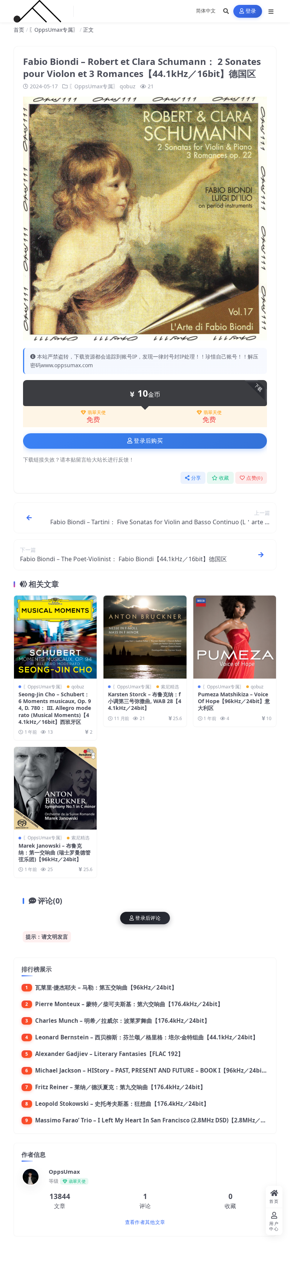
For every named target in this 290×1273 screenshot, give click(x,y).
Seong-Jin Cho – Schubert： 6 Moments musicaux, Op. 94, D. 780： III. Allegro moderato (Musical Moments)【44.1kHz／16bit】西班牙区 (55, 708)
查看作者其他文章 (145, 1222)
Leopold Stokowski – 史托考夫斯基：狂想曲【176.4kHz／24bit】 (122, 1103)
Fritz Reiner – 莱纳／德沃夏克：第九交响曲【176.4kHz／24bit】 (120, 1087)
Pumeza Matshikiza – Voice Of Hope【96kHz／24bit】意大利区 (234, 701)
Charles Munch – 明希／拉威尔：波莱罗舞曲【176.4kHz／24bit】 (122, 1020)
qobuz (128, 86)
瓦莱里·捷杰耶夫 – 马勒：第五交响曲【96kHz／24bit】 (106, 987)
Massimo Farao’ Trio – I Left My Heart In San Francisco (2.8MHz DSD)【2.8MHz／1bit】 (156, 1120)
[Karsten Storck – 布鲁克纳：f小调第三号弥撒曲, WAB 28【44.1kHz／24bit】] (144, 637)
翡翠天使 (97, 412)
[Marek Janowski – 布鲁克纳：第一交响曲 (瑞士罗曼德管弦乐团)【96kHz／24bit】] (55, 788)
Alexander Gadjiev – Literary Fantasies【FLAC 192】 (109, 1053)
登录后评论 (147, 918)
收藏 (224, 478)
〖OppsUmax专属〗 (53, 29)
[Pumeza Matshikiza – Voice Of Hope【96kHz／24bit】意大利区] (234, 637)
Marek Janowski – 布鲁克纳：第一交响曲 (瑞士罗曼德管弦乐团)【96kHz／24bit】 (55, 852)
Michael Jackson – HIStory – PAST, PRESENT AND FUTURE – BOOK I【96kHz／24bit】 (152, 1070)
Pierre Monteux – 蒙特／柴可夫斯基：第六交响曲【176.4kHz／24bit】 (129, 1004)
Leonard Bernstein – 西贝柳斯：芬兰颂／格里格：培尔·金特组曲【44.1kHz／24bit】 (146, 1037)
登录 (250, 11)
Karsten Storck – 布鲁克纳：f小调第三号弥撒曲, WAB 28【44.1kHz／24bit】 (144, 701)
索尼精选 (170, 686)
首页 (19, 29)
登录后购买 (148, 441)
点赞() (254, 478)
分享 (196, 478)
